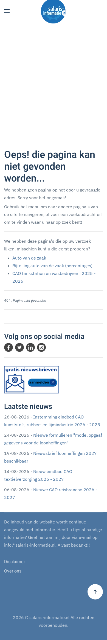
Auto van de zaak (29, 258)
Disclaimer (14, 561)
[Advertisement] (53, 90)
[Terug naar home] (53, 11)
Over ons (12, 571)
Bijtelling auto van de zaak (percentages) (52, 265)
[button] (7, 11)
